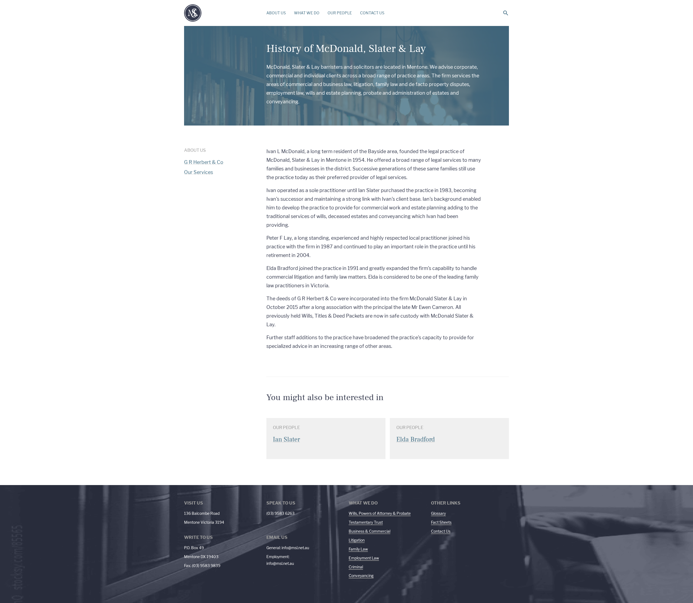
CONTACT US (372, 13)
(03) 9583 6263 (280, 513)
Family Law (358, 549)
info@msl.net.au (295, 547)
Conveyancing (361, 575)
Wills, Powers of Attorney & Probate (380, 513)
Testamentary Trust (366, 522)
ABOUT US (276, 13)
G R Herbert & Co (203, 162)
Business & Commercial (369, 531)
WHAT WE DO (306, 13)
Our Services (198, 172)
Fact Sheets (441, 522)
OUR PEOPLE (340, 13)
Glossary (438, 513)
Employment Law (364, 558)
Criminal (356, 567)
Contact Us (440, 531)
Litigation (357, 540)
